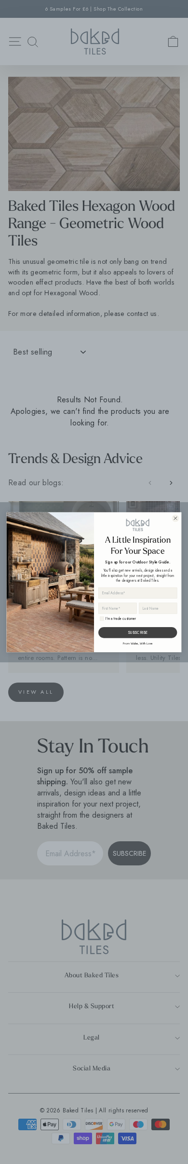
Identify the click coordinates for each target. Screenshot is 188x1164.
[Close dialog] (175, 518)
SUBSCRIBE (138, 632)
